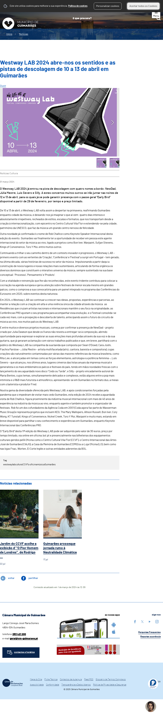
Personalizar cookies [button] (107, 6)
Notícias (23, 34)
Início (9, 34)
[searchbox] (115, 18)
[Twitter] (142, 621)
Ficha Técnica (50, 679)
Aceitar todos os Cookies (143, 6)
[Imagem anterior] (6, 122)
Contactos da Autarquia (71, 679)
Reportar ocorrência (150, 637)
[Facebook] (135, 621)
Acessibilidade (37, 685)
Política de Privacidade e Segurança (109, 685)
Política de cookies (77, 6)
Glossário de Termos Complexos (111, 679)
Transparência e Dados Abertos (76, 685)
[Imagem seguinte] (112, 122)
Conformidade (52, 685)
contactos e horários (24, 652)
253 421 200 (19, 634)
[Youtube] (149, 621)
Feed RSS (88, 679)
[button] (101, 163)
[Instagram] (157, 621)
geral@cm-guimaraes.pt (24, 638)
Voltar (11, 578)
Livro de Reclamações (12, 683)
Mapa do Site (36, 679)
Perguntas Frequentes (149, 632)
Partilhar (33, 578)
